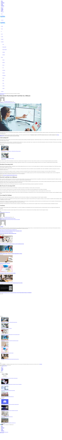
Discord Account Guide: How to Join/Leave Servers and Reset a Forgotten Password (10, 404)
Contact (2, 4)
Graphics (3, 88)
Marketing (4, 62)
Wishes (3, 80)
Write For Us (2, 5)
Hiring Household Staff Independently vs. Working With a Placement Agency (11, 151)
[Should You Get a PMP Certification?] (4, 346)
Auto (3, 67)
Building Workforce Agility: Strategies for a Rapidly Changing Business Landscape (11, 253)
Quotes (3, 83)
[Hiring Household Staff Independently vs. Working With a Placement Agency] (4, 150)
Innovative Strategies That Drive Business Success (10, 175)
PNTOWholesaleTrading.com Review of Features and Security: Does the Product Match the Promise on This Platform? (16, 292)
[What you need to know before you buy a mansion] (4, 157)
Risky (9, 212)
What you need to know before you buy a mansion (7, 158)
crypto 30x (3, 212)
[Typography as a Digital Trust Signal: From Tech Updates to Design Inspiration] (4, 377)
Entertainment (4, 75)
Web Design (4, 70)
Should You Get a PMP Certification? (5, 263)
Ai (1, 31)
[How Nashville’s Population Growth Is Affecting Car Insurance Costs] (4, 422)
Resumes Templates (5, 49)
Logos (3, 44)
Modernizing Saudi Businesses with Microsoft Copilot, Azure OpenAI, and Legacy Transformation (11, 384)
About (2, 1)
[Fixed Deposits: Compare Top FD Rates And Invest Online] (4, 352)
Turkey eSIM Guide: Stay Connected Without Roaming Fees (7, 396)
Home (2, 26)
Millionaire (6, 212)
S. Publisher (6, 101)
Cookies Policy (2, 2)
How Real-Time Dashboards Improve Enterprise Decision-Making (8, 390)
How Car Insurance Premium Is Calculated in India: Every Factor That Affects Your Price (10, 334)
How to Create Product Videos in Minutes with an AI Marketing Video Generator (9, 410)
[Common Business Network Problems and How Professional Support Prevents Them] (6, 281)
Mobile (2, 39)
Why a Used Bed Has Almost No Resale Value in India (7, 416)
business (1, 212)
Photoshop (4, 54)
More (2, 57)
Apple (2, 36)
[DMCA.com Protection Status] (1, 424)
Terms (2, 3)
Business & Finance (3, 93)
